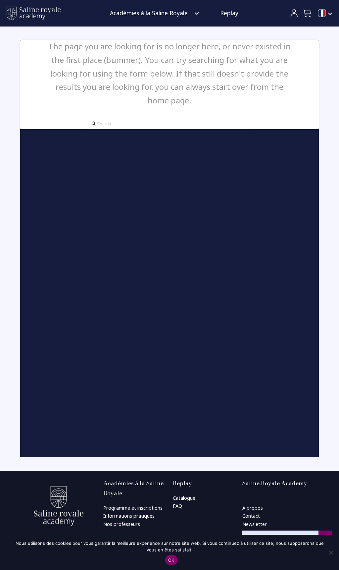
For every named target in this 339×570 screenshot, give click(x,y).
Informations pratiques (129, 516)
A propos (252, 508)
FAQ (177, 506)
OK (171, 560)
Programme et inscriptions (133, 508)
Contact (251, 516)
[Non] (330, 552)
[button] (307, 13)
